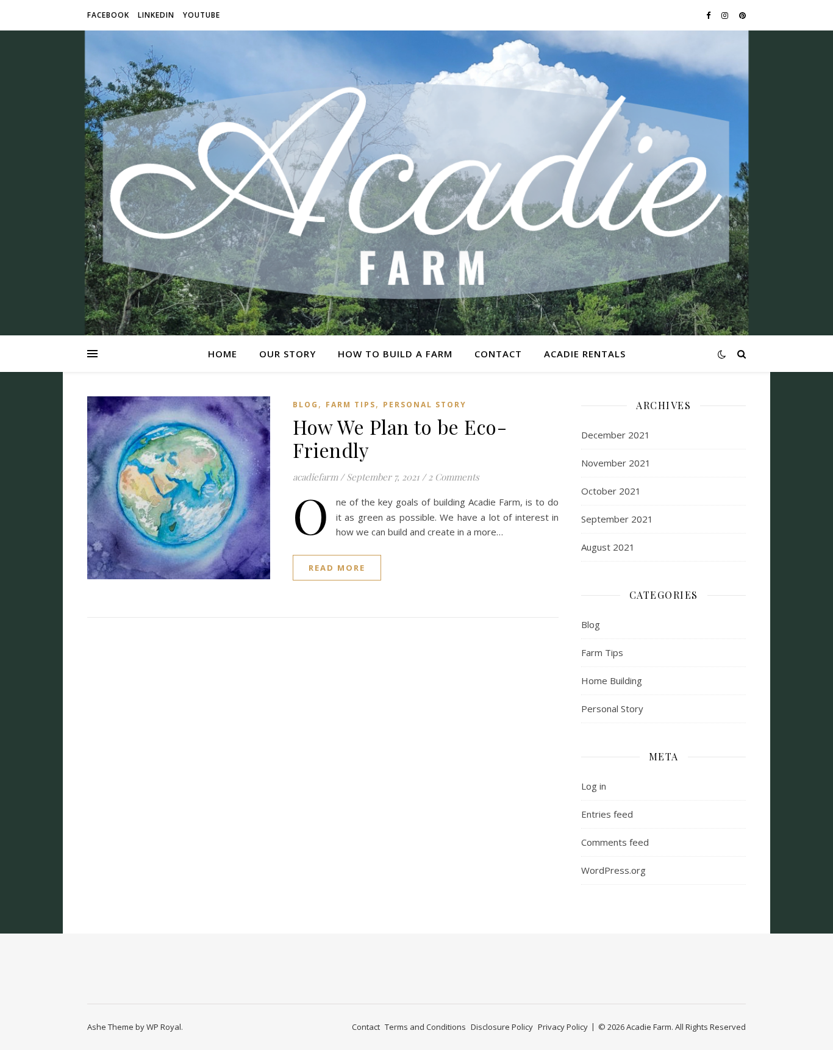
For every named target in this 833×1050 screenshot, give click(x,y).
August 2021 (608, 547)
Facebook (108, 15)
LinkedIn (156, 15)
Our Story (287, 354)
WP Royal (163, 1026)
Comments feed (615, 842)
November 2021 (616, 463)
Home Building (611, 680)
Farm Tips (351, 404)
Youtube (201, 15)
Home (222, 354)
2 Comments (453, 477)
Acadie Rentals (585, 354)
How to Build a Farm (395, 354)
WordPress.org (613, 870)
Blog (305, 404)
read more (337, 567)
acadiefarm (315, 477)
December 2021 (615, 435)
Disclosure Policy (502, 1026)
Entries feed (607, 814)
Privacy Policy (563, 1026)
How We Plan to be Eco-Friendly (400, 438)
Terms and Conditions (425, 1026)
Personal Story (425, 404)
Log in (593, 786)
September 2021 (617, 519)
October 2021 (611, 491)
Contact (498, 354)
